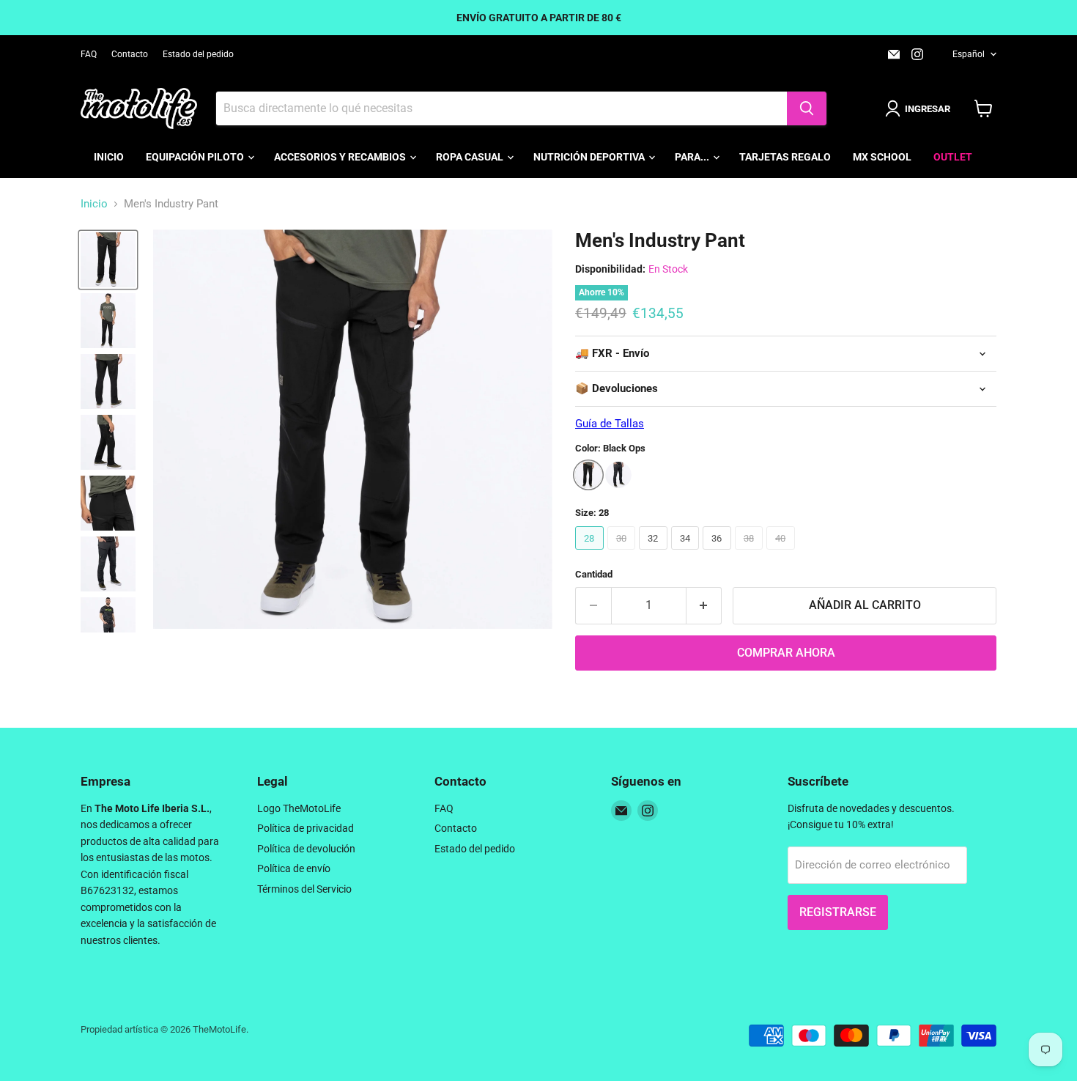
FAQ (89, 54)
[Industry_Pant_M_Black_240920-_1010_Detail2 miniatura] (108, 503)
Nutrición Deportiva (590, 157)
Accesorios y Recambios (341, 157)
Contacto (129, 54)
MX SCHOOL (882, 157)
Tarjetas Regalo (785, 157)
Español (968, 54)
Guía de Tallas (609, 423)
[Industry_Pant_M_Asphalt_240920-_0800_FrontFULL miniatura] (108, 625)
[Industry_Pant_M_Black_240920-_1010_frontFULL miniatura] (108, 321)
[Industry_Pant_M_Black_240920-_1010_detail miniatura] (108, 442)
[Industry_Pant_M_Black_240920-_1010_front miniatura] (108, 260)
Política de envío (293, 868)
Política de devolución (306, 849)
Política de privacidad (305, 828)
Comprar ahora (786, 653)
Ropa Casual (471, 157)
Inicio (109, 157)
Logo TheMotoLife (299, 808)
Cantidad (593, 574)
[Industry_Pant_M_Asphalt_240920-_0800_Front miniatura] (108, 564)
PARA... (693, 157)
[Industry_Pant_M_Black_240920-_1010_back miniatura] (108, 381)
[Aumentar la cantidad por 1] (704, 605)
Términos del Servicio (304, 889)
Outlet (952, 157)
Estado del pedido (198, 54)
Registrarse (837, 912)
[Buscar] (806, 108)
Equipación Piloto (196, 157)
